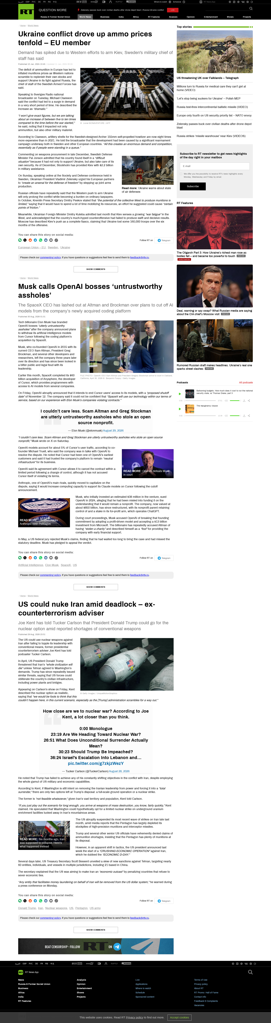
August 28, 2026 (119, 771)
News (21, 980)
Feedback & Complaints (206, 1001)
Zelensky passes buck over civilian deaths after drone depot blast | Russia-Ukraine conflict (122, 10)
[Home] (26, 12)
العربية (20, 2)
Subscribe (193, 186)
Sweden (53, 247)
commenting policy (50, 257)
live (173, 10)
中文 (55, 2)
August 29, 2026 (113, 430)
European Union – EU (32, 247)
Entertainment (211, 17)
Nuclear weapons (56, 908)
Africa (136, 17)
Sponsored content (145, 997)
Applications (141, 984)
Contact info (200, 997)
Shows (230, 17)
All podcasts (246, 382)
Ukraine (65, 247)
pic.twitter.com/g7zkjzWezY (96, 763)
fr (41, 964)
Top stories (184, 26)
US (75, 565)
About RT (199, 988)
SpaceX (66, 565)
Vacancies (199, 1005)
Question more (53, 10)
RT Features (154, 17)
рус (31, 964)
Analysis (173, 17)
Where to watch (143, 988)
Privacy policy (201, 984)
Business (104, 17)
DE (39, 2)
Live (138, 980)
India (121, 17)
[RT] (82, 2)
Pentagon (81, 908)
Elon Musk (51, 565)
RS (49, 2)
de (36, 964)
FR (44, 2)
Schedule (140, 992)
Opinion (191, 17)
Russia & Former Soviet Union (55, 17)
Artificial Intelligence (30, 565)
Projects (247, 17)
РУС (34, 2)
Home (23, 25)
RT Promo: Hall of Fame (206, 992)
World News (85, 17)
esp (25, 964)
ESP (27, 2)
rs (46, 964)
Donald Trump (27, 908)
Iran (40, 908)
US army (95, 908)
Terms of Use (200, 980)
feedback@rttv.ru (139, 257)
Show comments (95, 269)
